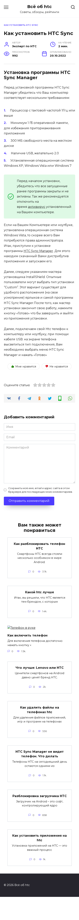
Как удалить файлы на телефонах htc (39, 709)
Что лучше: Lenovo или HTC (40, 668)
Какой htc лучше (39, 592)
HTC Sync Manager (38, 251)
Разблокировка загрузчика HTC (39, 796)
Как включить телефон (27, 635)
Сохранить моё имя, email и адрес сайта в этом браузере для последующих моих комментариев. (40, 490)
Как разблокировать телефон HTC (39, 546)
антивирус (36, 207)
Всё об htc (39, 6)
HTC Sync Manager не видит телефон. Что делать (40, 754)
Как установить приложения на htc (39, 838)
